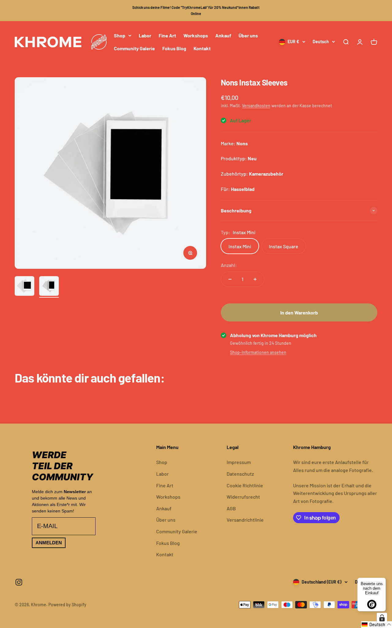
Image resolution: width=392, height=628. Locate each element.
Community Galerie (134, 48)
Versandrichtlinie (245, 520)
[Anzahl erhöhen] (255, 279)
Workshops (195, 35)
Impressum (239, 462)
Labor (145, 35)
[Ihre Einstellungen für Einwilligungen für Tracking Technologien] (382, 618)
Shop (119, 35)
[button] (376, 624)
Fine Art (167, 35)
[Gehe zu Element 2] (49, 287)
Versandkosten (256, 105)
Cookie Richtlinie (245, 485)
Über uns (248, 35)
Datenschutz (240, 474)
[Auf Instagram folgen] (19, 582)
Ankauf (223, 35)
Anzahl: (229, 265)
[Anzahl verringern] (230, 279)
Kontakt (202, 48)
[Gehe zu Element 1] (24, 287)
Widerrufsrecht (243, 497)
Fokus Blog (174, 48)
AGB (231, 508)
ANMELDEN (49, 542)
